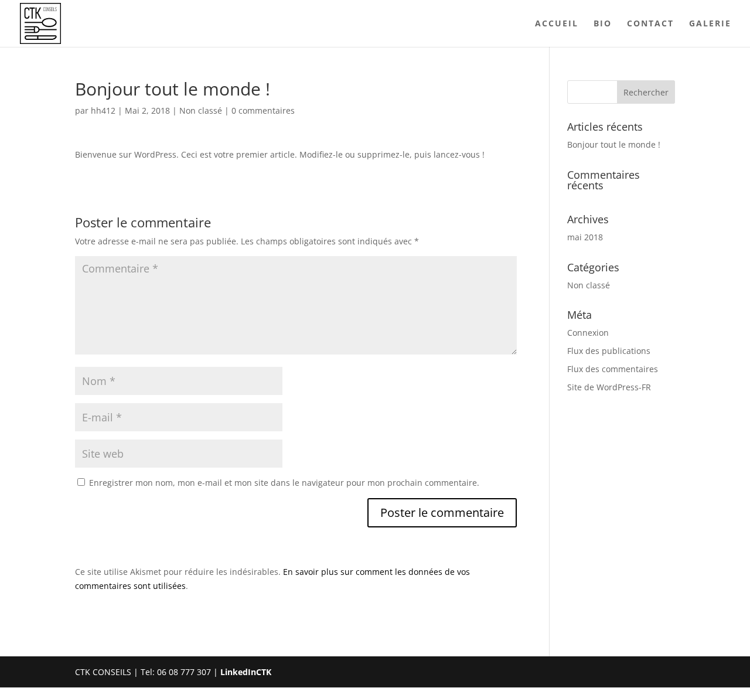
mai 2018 (585, 237)
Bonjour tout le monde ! (613, 144)
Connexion (588, 332)
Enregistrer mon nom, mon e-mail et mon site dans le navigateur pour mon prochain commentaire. (284, 482)
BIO (603, 24)
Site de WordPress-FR (609, 387)
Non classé (200, 110)
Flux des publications (608, 350)
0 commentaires (263, 110)
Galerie (710, 24)
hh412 (103, 110)
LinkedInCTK (245, 671)
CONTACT (650, 24)
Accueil (556, 24)
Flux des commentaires (612, 368)
